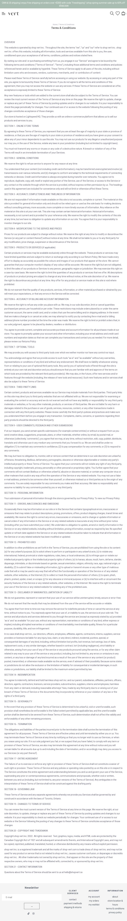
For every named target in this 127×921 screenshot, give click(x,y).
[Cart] (123, 13)
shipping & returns (73, 907)
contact (73, 899)
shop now (64, 5)
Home (55, 24)
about (115, 896)
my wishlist (94, 904)
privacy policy (115, 912)
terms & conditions (115, 908)
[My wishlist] (118, 13)
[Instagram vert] (33, 914)
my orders (94, 901)
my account (94, 896)
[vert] (13, 13)
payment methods (73, 903)
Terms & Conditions (66, 24)
